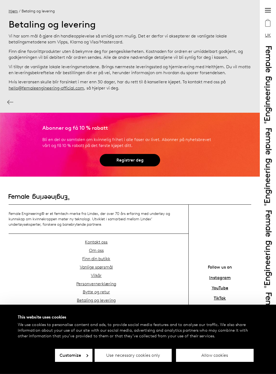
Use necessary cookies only (133, 355)
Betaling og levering (96, 300)
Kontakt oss (96, 242)
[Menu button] (268, 10)
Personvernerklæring (96, 283)
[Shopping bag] (268, 23)
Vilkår (96, 275)
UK (268, 35)
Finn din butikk (96, 258)
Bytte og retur (96, 291)
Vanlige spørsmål (96, 267)
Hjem (13, 11)
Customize (70, 355)
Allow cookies (214, 355)
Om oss (96, 250)
